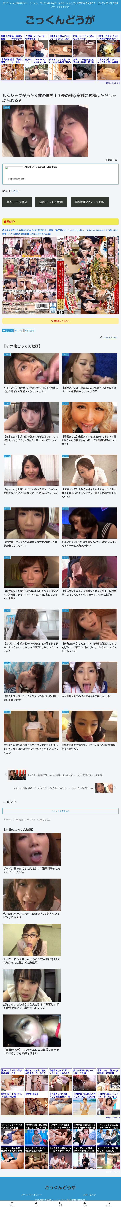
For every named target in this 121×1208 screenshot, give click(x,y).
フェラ (20, 330)
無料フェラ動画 (17, 202)
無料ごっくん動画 (51, 202)
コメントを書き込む (60, 811)
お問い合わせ (89, 1194)
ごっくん (9, 330)
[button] (112, 719)
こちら (14, 191)
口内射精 (30, 330)
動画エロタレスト (113, 83)
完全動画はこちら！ (60, 320)
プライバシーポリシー (31, 1194)
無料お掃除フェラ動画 (90, 202)
